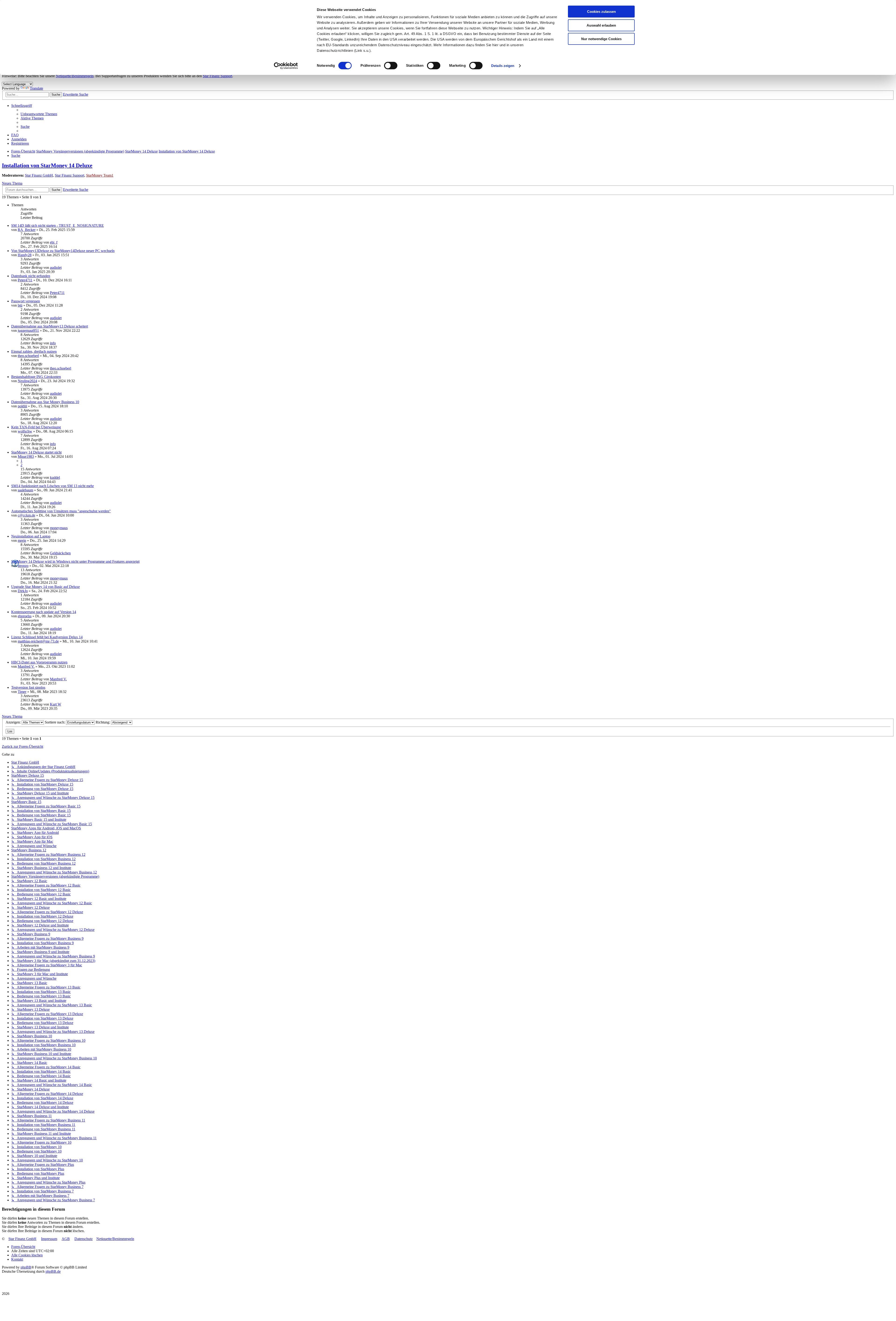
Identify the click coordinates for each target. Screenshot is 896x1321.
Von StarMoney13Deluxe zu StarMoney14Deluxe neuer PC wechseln (63, 251)
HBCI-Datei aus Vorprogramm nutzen (39, 662)
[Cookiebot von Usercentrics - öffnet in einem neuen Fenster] (286, 65)
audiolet (56, 267)
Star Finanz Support (217, 76)
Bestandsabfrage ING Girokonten (36, 377)
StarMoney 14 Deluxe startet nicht (36, 452)
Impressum (49, 1239)
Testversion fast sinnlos (28, 687)
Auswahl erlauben (601, 25)
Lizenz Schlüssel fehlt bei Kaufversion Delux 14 (47, 637)
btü (20, 305)
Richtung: (103, 722)
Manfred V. (26, 666)
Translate (36, 88)
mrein (22, 540)
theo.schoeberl (28, 356)
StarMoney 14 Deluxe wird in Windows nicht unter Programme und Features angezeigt (75, 561)
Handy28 (25, 255)
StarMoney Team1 (99, 175)
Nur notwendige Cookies (601, 39)
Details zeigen (502, 66)
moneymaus (59, 528)
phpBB (26, 1267)
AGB (66, 1239)
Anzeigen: (14, 722)
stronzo (23, 566)
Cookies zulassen (601, 12)
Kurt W (55, 704)
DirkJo (23, 591)
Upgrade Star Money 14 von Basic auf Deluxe (45, 587)
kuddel (55, 477)
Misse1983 (26, 456)
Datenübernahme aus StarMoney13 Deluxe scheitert (49, 326)
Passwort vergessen (25, 301)
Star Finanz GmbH (39, 175)
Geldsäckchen (60, 553)
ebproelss (25, 616)
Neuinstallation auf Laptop (30, 536)
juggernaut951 (28, 330)
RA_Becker (26, 230)
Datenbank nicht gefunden (30, 276)
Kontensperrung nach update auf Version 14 (43, 612)
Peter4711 (25, 280)
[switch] (390, 65)
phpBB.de (53, 1271)
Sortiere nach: (55, 722)
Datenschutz (83, 1239)
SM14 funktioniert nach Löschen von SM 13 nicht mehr (52, 486)
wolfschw (25, 431)
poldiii (22, 406)
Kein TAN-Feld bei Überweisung (36, 427)
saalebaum (25, 490)
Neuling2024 (27, 381)
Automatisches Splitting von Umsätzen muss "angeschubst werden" (61, 511)
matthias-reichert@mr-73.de (38, 641)
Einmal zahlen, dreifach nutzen (34, 351)
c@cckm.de (26, 515)
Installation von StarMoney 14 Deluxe (47, 165)
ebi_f (53, 242)
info (53, 343)
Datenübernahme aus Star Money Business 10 (45, 402)
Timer (22, 692)
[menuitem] (39, 114)
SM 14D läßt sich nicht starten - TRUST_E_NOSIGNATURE (57, 225)
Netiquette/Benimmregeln (75, 76)
